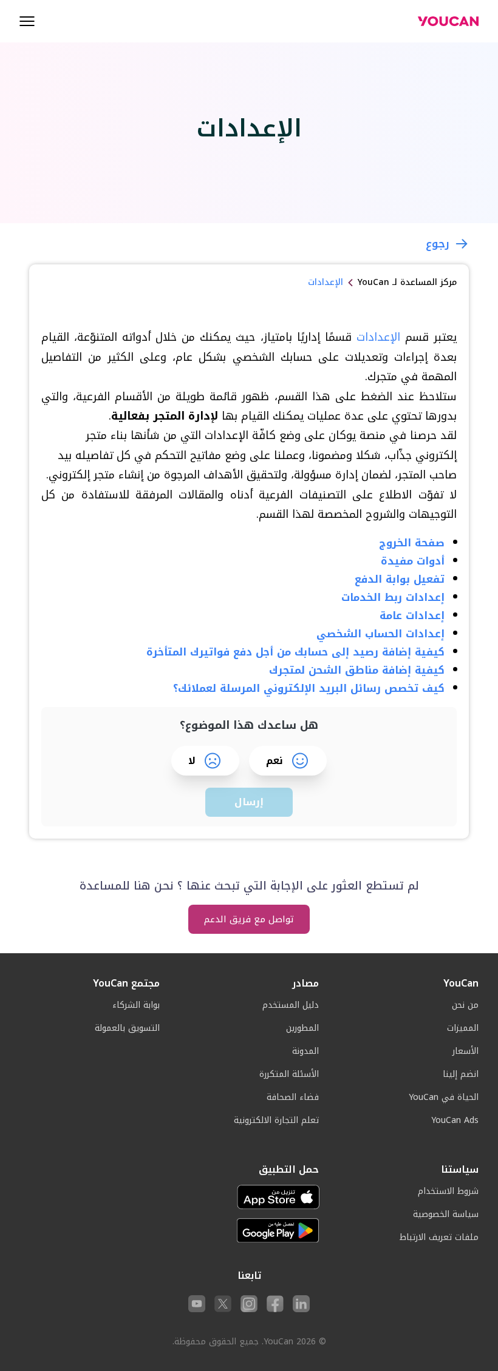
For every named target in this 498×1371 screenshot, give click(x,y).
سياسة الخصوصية (446, 1214)
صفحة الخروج (412, 542)
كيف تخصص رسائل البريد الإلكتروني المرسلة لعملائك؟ (309, 688)
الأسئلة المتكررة (289, 1074)
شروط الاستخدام (448, 1191)
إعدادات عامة (412, 615)
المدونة (305, 1051)
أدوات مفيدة (413, 561)
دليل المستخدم (290, 1005)
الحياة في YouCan (444, 1097)
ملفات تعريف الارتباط (439, 1237)
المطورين (302, 1028)
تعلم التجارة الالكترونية (276, 1120)
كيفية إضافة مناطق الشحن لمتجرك (357, 670)
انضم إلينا (461, 1074)
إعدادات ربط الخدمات (393, 597)
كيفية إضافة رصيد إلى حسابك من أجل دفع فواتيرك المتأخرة (295, 652)
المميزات (463, 1028)
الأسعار (465, 1051)
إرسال (249, 802)
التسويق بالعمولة (127, 1028)
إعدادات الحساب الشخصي (380, 633)
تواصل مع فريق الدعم (249, 919)
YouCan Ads (455, 1120)
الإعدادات (378, 337)
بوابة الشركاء (136, 1005)
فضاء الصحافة (293, 1097)
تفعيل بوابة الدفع (400, 579)
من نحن (465, 1005)
